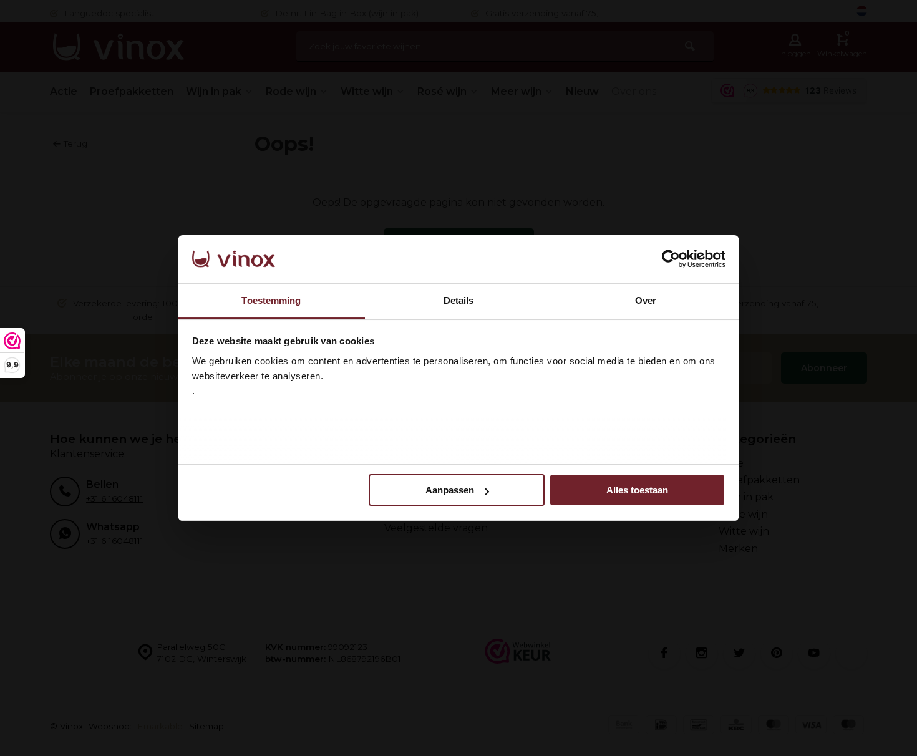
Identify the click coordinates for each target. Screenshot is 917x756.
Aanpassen (449, 490)
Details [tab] (459, 300)
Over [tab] (645, 300)
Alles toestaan (637, 490)
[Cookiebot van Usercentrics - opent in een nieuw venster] (670, 259)
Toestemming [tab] (271, 300)
